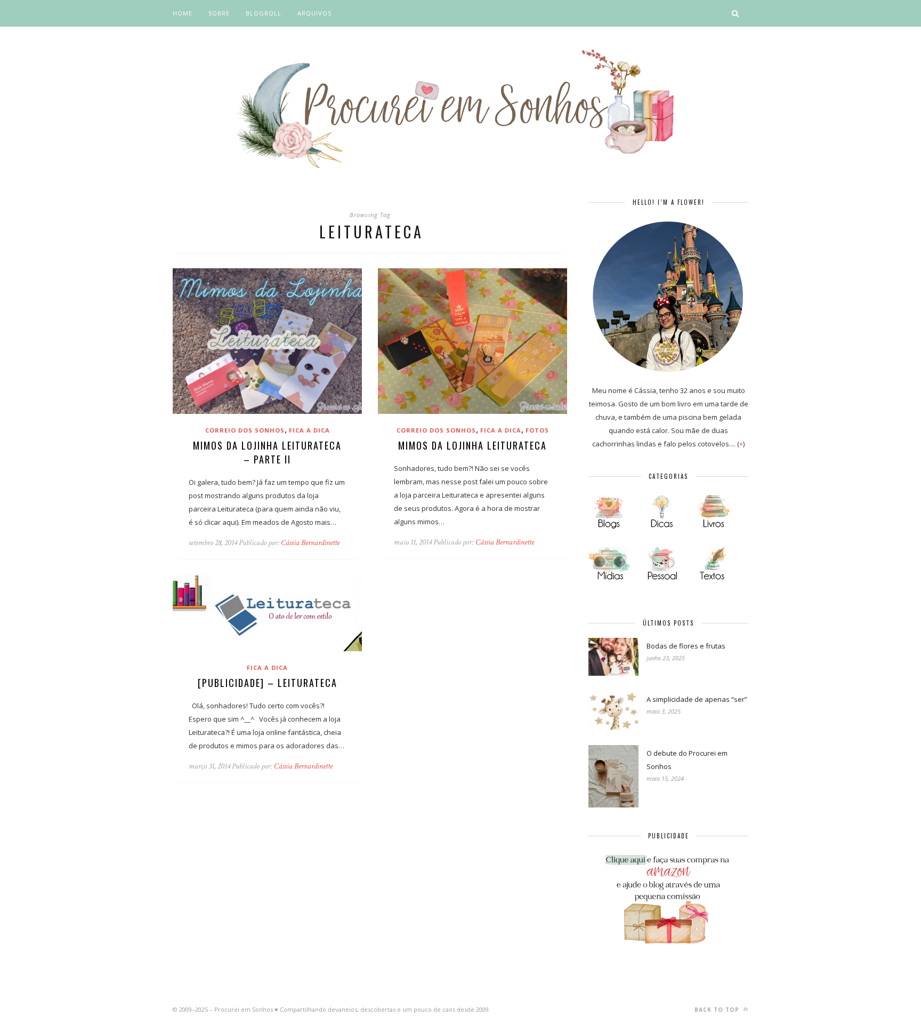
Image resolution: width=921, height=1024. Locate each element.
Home (182, 13)
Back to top (717, 1009)
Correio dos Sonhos (245, 430)
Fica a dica (309, 430)
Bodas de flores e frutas (686, 646)
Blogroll (263, 13)
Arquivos (314, 13)
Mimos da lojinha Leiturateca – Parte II (267, 452)
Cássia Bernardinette (310, 543)
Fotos (537, 430)
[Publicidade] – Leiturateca (267, 683)
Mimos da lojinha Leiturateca (472, 445)
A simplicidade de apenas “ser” (697, 699)
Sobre (219, 13)
